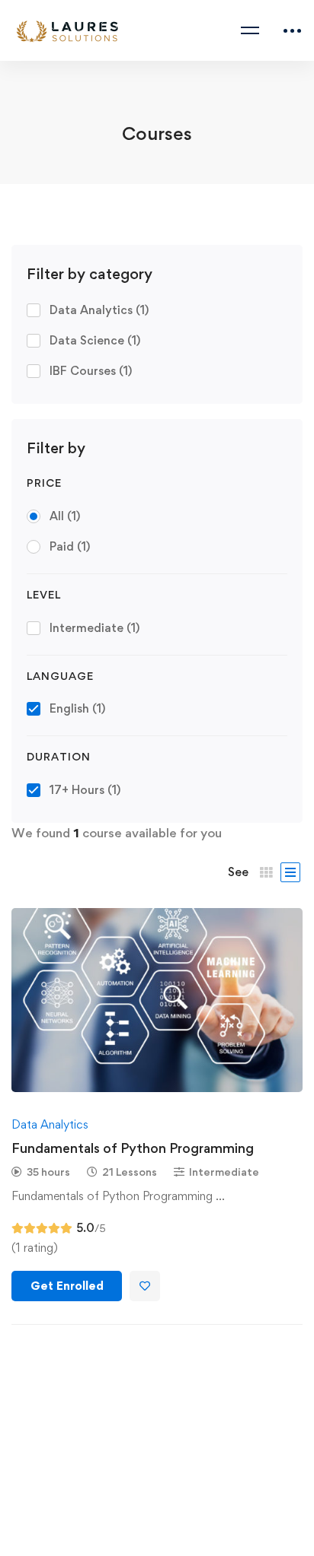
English (77, 708)
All (65, 516)
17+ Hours (85, 790)
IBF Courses (91, 371)
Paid (70, 546)
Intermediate (94, 628)
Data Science (95, 340)
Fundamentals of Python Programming (132, 1148)
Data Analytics (99, 310)
